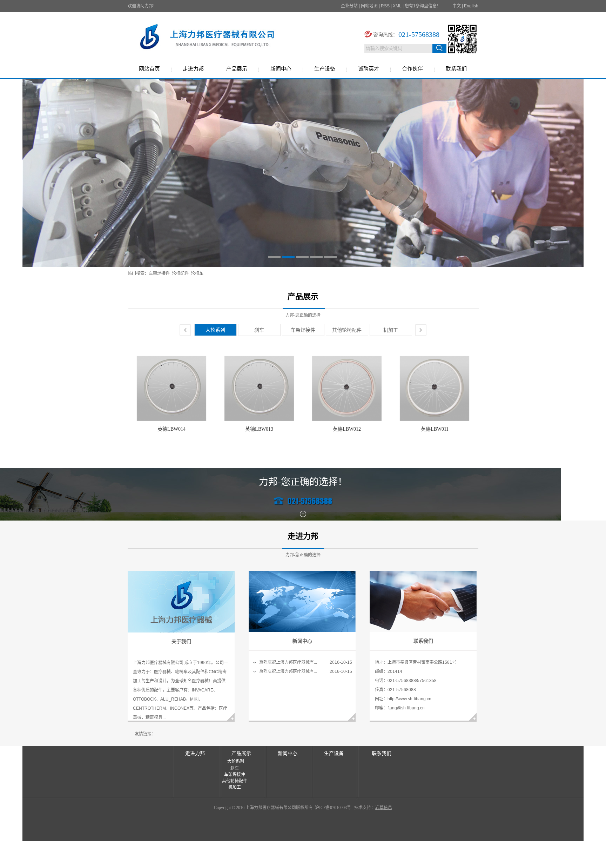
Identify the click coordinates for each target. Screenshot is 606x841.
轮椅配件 (180, 273)
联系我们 (456, 69)
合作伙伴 (412, 69)
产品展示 (236, 69)
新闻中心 (280, 69)
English (471, 6)
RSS (385, 6)
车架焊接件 (159, 273)
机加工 (390, 330)
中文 (456, 6)
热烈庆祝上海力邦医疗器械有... (288, 662)
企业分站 (349, 6)
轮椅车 (197, 273)
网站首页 (149, 69)
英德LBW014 (171, 429)
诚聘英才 (368, 69)
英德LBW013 (259, 429)
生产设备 (324, 69)
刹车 (259, 330)
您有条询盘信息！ (423, 6)
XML (397, 6)
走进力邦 (193, 69)
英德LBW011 (435, 429)
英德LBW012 (347, 429)
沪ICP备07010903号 (332, 807)
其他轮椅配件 (347, 330)
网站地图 (369, 6)
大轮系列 (215, 330)
